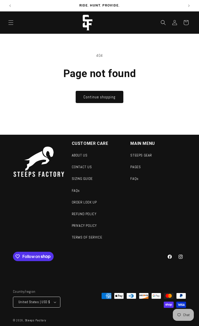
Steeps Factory (35, 320)
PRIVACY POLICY (84, 225)
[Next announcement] (189, 5)
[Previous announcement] (10, 5)
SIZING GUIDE (82, 178)
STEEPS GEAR (141, 155)
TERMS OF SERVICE (87, 237)
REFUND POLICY (84, 214)
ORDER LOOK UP (84, 202)
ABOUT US (80, 155)
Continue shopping (99, 96)
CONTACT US (82, 167)
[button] (11, 22)
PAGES (135, 167)
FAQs (76, 190)
